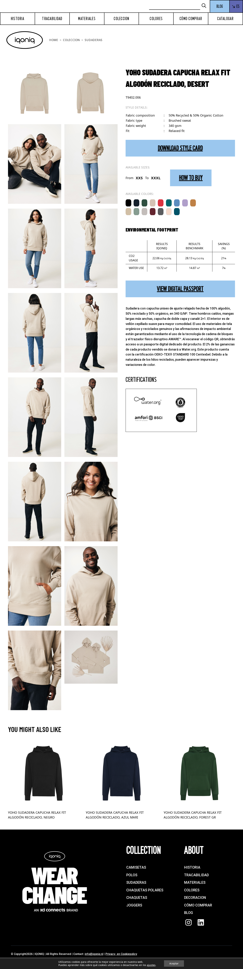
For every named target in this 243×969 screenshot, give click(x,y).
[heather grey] (144, 211)
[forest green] (144, 202)
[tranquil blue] (177, 202)
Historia (17, 18)
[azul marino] (136, 202)
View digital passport (180, 288)
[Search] (205, 6)
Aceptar (174, 963)
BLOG (219, 6)
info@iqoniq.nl (94, 954)
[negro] (128, 202)
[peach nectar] (169, 211)
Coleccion (121, 18)
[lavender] (185, 202)
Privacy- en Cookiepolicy (121, 954)
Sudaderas (93, 40)
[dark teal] (177, 211)
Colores (156, 18)
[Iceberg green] (136, 211)
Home (53, 40)
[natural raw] (128, 211)
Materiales (87, 18)
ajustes (151, 965)
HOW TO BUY (191, 177)
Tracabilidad (52, 18)
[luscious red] (160, 202)
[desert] (152, 202)
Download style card (180, 148)
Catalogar (225, 18)
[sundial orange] (193, 202)
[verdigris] (169, 202)
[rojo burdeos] (152, 211)
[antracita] (160, 211)
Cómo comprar (190, 18)
